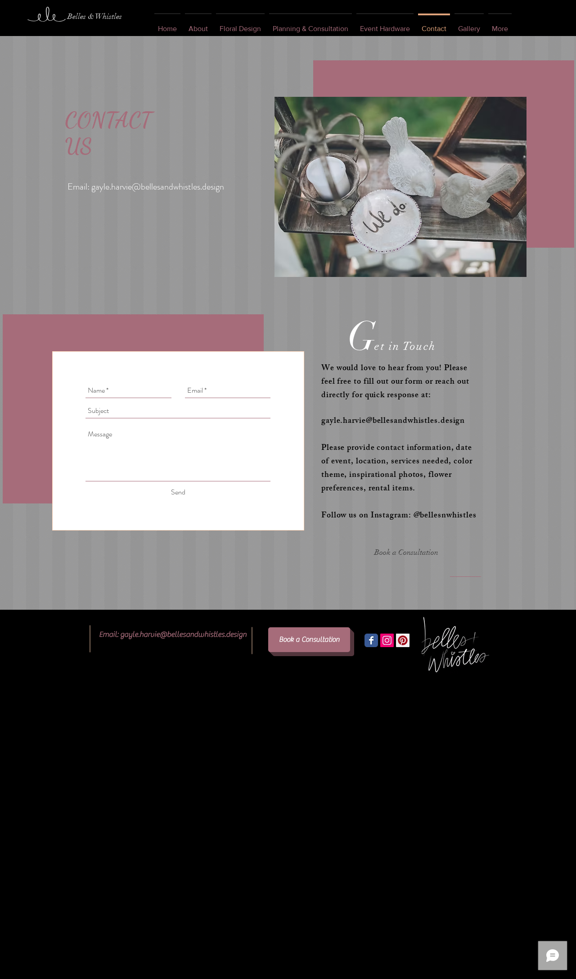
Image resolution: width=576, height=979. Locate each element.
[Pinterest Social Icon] (403, 640)
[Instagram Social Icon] (387, 640)
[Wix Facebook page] (371, 640)
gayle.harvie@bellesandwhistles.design (157, 186)
